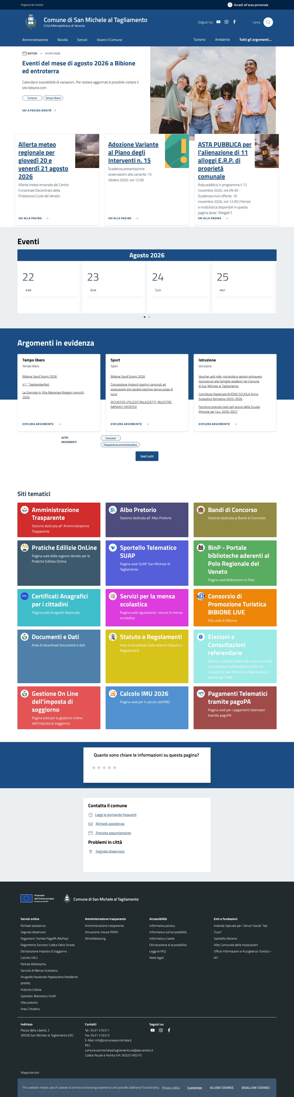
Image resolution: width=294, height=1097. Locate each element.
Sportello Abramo (225, 938)
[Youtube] (217, 22)
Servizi (82, 39)
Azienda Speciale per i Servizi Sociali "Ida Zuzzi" (240, 928)
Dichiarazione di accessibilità (168, 944)
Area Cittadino (30, 1008)
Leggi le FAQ (157, 951)
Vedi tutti (147, 456)
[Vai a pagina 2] (149, 317)
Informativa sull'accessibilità (168, 932)
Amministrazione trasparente (104, 925)
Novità (63, 39)
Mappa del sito (30, 1072)
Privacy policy (171, 1087)
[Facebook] (233, 22)
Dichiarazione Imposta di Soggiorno (44, 951)
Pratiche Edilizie (31, 989)
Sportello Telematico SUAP (38, 996)
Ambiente (222, 39)
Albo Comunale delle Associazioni (236, 944)
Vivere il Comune (109, 39)
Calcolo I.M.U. (29, 957)
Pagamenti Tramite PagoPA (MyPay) (44, 938)
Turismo (200, 39)
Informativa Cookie (161, 938)
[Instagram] (225, 22)
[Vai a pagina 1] (144, 317)
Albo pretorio (29, 1002)
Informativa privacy (162, 925)
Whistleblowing (95, 938)
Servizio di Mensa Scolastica (39, 970)
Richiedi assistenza (33, 925)
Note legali (156, 957)
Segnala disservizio (33, 932)
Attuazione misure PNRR (101, 932)
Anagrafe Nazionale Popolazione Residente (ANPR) (49, 980)
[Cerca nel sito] (268, 22)
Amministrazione (35, 39)
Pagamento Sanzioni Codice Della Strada (48, 944)
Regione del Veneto (32, 5)
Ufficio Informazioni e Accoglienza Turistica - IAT (243, 954)
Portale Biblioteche (33, 964)
